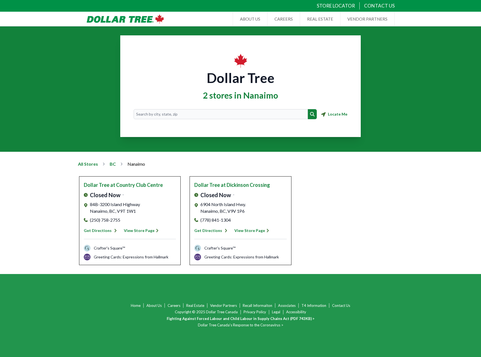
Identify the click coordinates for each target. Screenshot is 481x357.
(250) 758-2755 (105, 219)
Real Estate (195, 305)
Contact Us (341, 305)
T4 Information (313, 305)
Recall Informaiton (257, 305)
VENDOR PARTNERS (367, 18)
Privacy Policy (255, 312)
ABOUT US (250, 18)
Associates (287, 305)
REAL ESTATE (320, 18)
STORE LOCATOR (336, 6)
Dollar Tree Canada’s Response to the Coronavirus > (240, 325)
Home (136, 305)
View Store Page (139, 230)
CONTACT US (379, 6)
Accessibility (296, 312)
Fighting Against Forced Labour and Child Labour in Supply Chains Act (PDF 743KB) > (241, 318)
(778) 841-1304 (215, 219)
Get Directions (98, 230)
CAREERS (283, 18)
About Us (154, 305)
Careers (174, 305)
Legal (276, 312)
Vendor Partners (223, 305)
